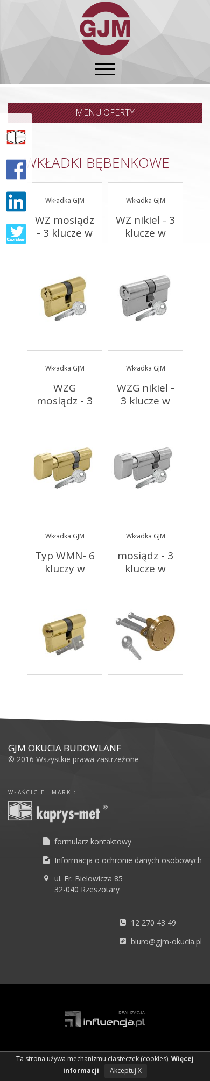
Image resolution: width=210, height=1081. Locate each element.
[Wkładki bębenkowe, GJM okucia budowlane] (105, 27)
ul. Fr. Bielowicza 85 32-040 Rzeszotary (88, 883)
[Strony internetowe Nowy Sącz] (105, 1018)
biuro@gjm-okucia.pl (166, 941)
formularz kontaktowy (92, 841)
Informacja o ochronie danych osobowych (128, 860)
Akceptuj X (126, 1070)
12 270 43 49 (153, 923)
